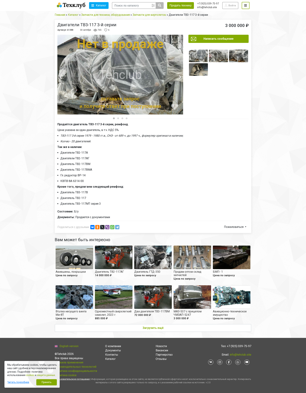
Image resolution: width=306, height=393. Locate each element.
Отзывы (161, 359)
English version (69, 346)
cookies (30, 375)
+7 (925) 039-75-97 (208, 3)
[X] (102, 227)
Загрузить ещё (153, 328)
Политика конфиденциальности (76, 371)
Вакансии (162, 350)
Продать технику (180, 5)
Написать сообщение (218, 38)
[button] (99, 5)
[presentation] (73, 77)
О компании (113, 346)
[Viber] (107, 227)
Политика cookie (65, 375)
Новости (161, 346)
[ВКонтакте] (92, 227)
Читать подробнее (18, 382)
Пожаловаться (234, 227)
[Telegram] (117, 227)
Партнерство (164, 354)
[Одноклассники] (97, 227)
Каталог (110, 359)
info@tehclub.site (207, 7)
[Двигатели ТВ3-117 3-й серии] (198, 56)
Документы (113, 350)
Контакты (111, 354)
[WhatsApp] (112, 227)
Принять (47, 382)
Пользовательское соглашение (72, 379)
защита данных (46, 375)
